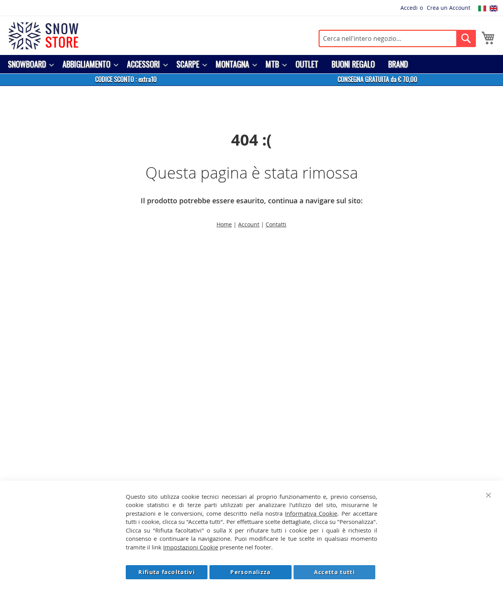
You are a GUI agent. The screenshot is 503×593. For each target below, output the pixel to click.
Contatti (276, 224)
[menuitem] (28, 64)
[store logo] (43, 35)
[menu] (251, 64)
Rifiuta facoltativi (166, 572)
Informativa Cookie (311, 513)
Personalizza (250, 572)
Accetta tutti (334, 572)
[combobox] (397, 38)
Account (248, 224)
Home (224, 224)
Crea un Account (448, 7)
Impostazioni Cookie (190, 547)
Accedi (409, 7)
